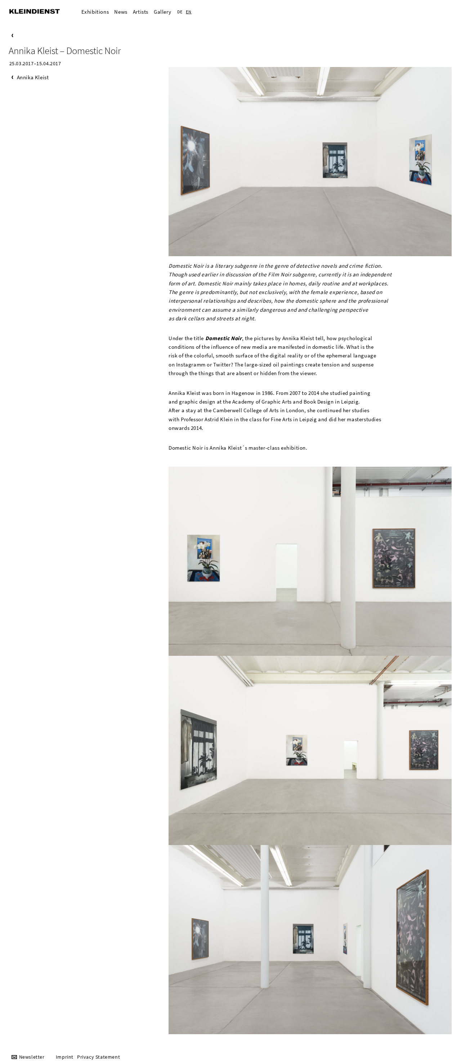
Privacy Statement (98, 1057)
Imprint (64, 1057)
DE (179, 11)
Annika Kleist (33, 77)
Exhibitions (95, 11)
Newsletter (32, 1057)
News (120, 11)
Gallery (162, 11)
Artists (140, 11)
